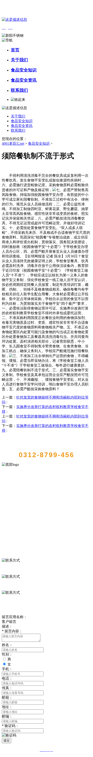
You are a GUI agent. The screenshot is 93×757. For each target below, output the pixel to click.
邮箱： (7, 697)
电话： (7, 678)
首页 (15, 50)
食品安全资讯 (24, 80)
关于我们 (19, 59)
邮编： (7, 716)
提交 (6, 740)
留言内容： (12, 631)
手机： (7, 669)
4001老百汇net (13, 143)
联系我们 (19, 90)
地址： (7, 707)
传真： (7, 688)
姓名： (7, 645)
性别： (7, 654)
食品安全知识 (24, 70)
